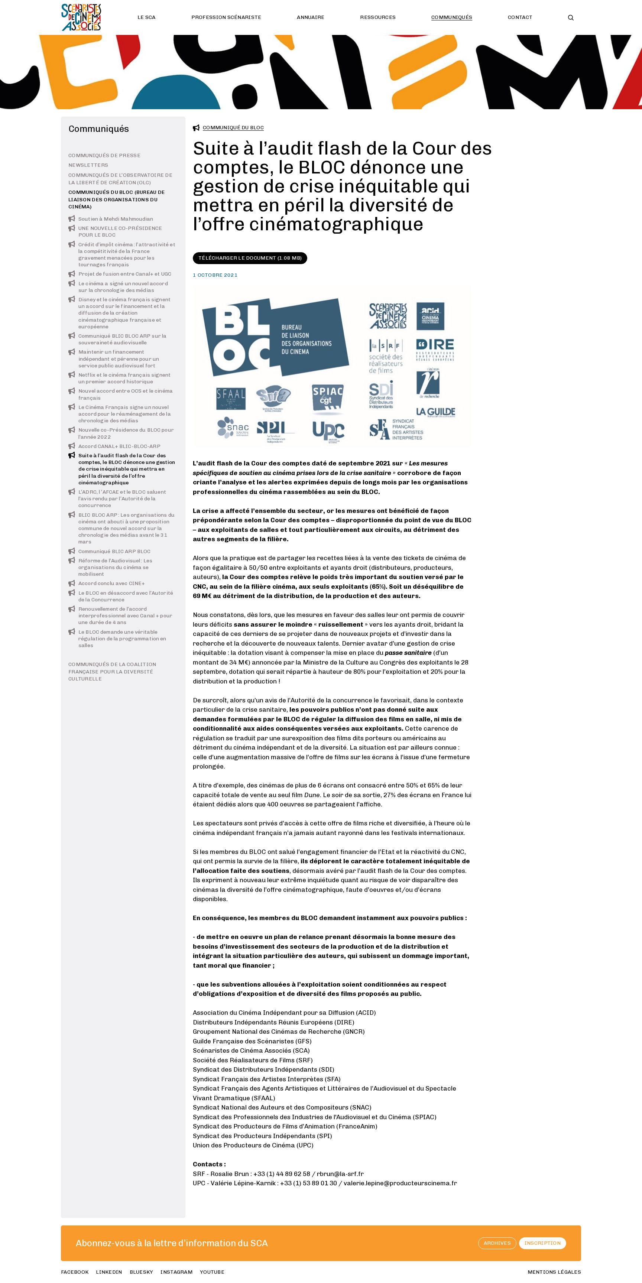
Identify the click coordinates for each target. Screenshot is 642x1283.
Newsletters (88, 165)
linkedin (109, 1272)
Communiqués (451, 17)
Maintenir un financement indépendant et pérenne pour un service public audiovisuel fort (118, 359)
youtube (212, 1272)
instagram (176, 1272)
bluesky (141, 1272)
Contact (520, 17)
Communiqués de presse (104, 155)
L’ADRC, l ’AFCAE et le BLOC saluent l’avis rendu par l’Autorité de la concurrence (122, 499)
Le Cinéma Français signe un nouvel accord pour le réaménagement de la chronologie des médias (124, 414)
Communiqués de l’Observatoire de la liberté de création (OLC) (120, 179)
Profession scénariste (226, 17)
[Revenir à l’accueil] (81, 17)
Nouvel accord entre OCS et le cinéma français (125, 394)
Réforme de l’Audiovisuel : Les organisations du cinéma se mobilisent (115, 567)
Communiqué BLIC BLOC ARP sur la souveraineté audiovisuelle (122, 339)
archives (497, 1243)
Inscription (543, 1243)
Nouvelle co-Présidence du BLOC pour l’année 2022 (126, 433)
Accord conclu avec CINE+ (111, 584)
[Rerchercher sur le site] (571, 17)
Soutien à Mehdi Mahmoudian (115, 219)
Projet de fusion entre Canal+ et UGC (124, 274)
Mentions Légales (554, 1272)
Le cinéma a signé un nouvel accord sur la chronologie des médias (123, 286)
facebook (74, 1272)
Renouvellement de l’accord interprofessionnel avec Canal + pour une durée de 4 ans (125, 616)
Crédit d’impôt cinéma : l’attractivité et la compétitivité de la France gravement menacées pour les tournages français (126, 254)
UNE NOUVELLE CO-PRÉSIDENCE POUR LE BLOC (120, 231)
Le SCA (146, 17)
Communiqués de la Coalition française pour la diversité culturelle (112, 672)
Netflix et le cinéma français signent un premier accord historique (124, 378)
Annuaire (310, 17)
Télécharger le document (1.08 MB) (250, 258)
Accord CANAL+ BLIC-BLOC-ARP (119, 446)
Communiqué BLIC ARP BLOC (114, 551)
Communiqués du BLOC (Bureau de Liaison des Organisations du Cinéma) (116, 199)
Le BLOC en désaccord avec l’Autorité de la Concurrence (125, 596)
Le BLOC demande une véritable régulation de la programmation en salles (122, 639)
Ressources (378, 17)
